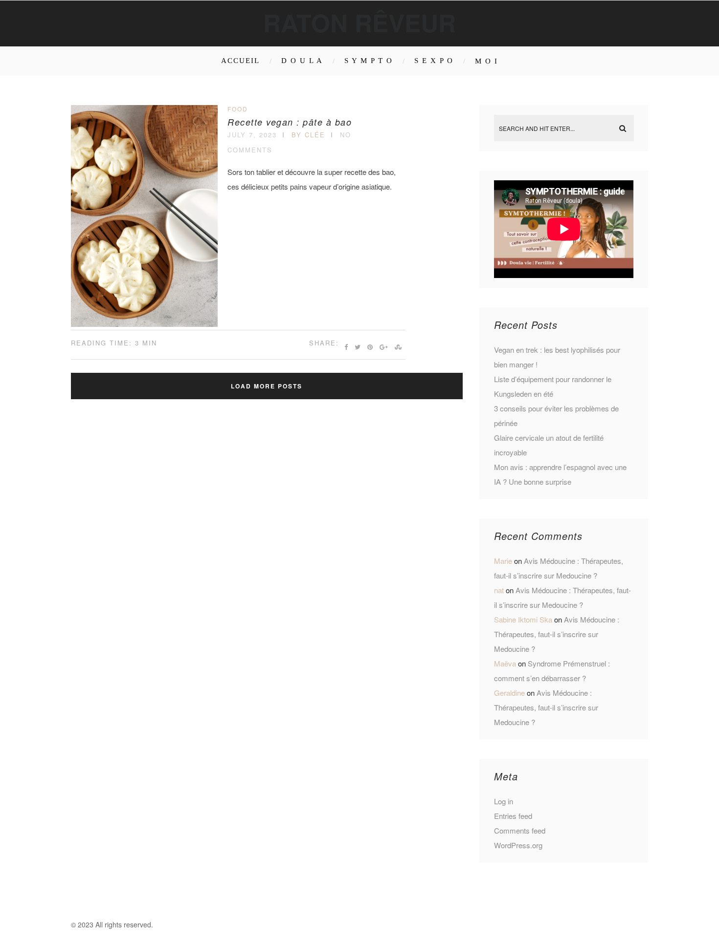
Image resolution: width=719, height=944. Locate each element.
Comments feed (519, 830)
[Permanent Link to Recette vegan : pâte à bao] (144, 324)
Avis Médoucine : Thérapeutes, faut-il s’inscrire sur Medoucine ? (556, 634)
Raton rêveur (359, 22)
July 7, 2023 (252, 134)
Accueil (240, 60)
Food (237, 109)
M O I (486, 61)
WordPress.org (518, 845)
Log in (503, 801)
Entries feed (513, 816)
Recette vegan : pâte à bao (289, 122)
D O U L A (302, 60)
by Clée (308, 134)
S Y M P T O (368, 60)
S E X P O (433, 60)
